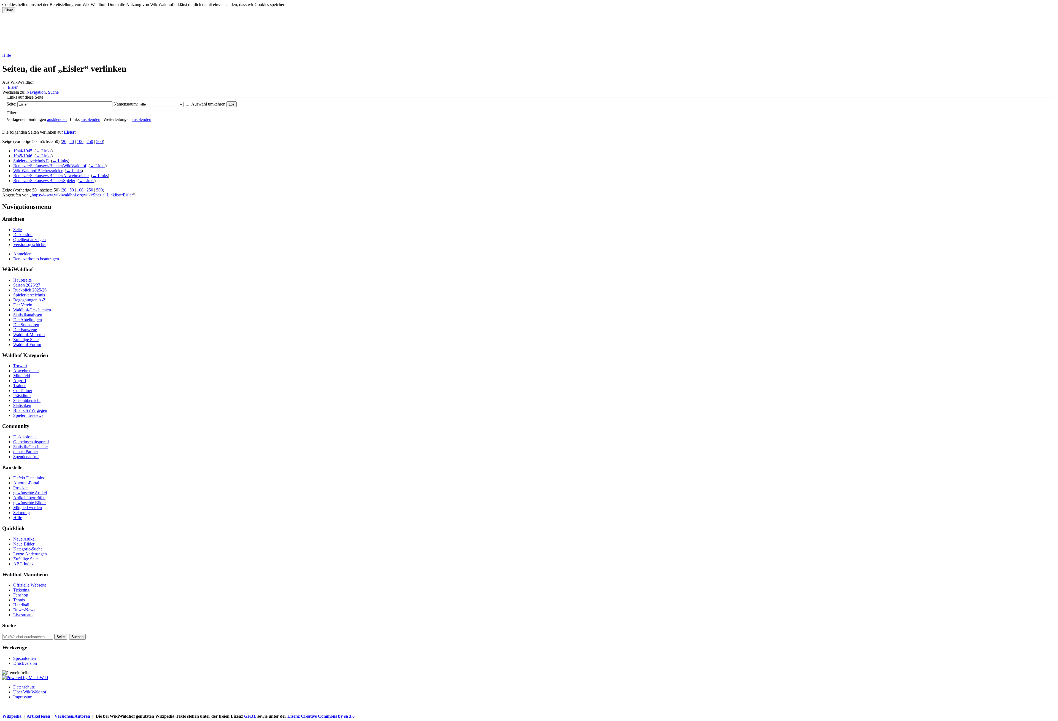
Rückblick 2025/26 (30, 290)
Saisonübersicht (27, 400)
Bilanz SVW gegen (30, 410)
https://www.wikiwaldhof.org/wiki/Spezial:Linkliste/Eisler (82, 195)
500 (99, 141)
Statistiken (22, 405)
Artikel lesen (38, 716)
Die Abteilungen (27, 319)
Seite (17, 229)
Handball (21, 605)
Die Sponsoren (26, 324)
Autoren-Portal (26, 482)
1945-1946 (22, 155)
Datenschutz (24, 687)
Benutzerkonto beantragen (36, 258)
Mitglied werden (27, 507)
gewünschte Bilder (29, 502)
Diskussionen (25, 436)
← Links (43, 150)
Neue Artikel (24, 539)
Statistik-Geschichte (30, 446)
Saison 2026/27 (26, 285)
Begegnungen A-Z (29, 300)
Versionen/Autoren (72, 716)
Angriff (19, 380)
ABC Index (23, 563)
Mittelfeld (21, 375)
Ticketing (21, 590)
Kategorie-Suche (27, 549)
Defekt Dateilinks (28, 478)
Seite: (11, 104)
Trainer (19, 385)
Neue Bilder (23, 544)
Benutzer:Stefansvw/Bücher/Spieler (44, 180)
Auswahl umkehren (208, 104)
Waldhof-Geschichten (32, 309)
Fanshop (20, 595)
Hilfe (6, 55)
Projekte (20, 487)
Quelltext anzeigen (29, 239)
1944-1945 (22, 150)
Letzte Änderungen (30, 554)
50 (71, 141)
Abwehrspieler (26, 370)
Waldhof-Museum (29, 334)
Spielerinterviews (28, 415)
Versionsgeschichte (29, 244)
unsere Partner (25, 451)
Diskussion (23, 234)
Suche (53, 92)
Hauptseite (22, 280)
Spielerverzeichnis (29, 295)
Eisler (13, 87)
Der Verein (22, 305)
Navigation (36, 92)
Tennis (19, 600)
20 (64, 141)
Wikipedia (11, 716)
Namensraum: (126, 104)
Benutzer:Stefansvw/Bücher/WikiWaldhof (49, 165)
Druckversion (25, 663)
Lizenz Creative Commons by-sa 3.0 (321, 716)
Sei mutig (21, 512)
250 (90, 141)
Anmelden (22, 254)
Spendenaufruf (26, 456)
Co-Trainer (22, 390)
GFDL (250, 716)
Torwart (20, 365)
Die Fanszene (25, 329)
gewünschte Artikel (30, 492)
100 (80, 141)
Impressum (22, 697)
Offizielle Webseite (29, 585)
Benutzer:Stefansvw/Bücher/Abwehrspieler (51, 175)
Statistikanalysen (27, 314)
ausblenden (57, 119)
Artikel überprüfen (29, 497)
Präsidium (22, 395)
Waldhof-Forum (27, 344)
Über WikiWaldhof (29, 692)
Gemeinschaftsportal (31, 441)
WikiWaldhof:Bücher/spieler (38, 170)
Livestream (23, 614)
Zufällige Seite (26, 339)
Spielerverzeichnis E (31, 160)
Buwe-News (24, 609)
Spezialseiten (24, 658)
